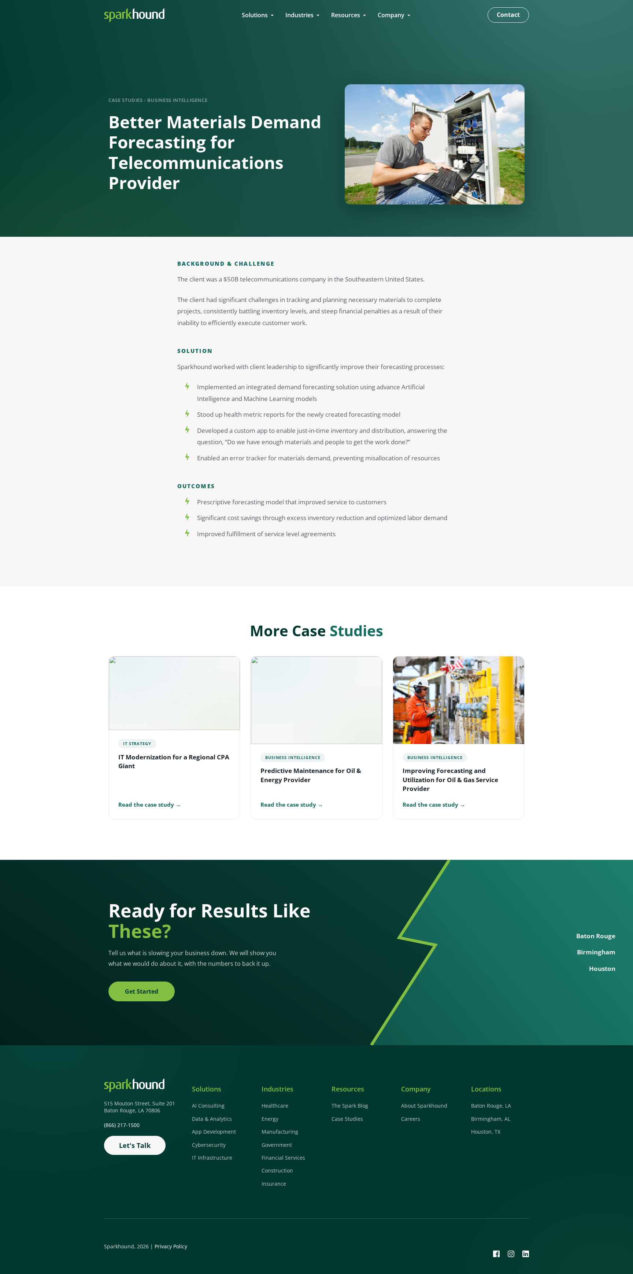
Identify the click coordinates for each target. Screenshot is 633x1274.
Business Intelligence (177, 100)
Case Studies (125, 100)
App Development (214, 1131)
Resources (345, 15)
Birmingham (596, 952)
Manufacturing (280, 1131)
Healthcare (275, 1105)
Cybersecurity (209, 1144)
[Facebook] (496, 1253)
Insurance (274, 1183)
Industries (299, 15)
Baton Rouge (595, 936)
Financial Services (283, 1157)
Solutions (255, 15)
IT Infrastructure (212, 1157)
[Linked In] (525, 1253)
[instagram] (511, 1253)
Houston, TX (485, 1131)
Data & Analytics (212, 1118)
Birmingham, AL (490, 1118)
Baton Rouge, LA (491, 1105)
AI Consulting (208, 1105)
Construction (277, 1170)
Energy (270, 1118)
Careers (410, 1118)
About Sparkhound (424, 1105)
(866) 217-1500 (122, 1125)
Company (391, 15)
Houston (602, 968)
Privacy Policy (171, 1246)
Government (277, 1144)
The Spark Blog (350, 1105)
